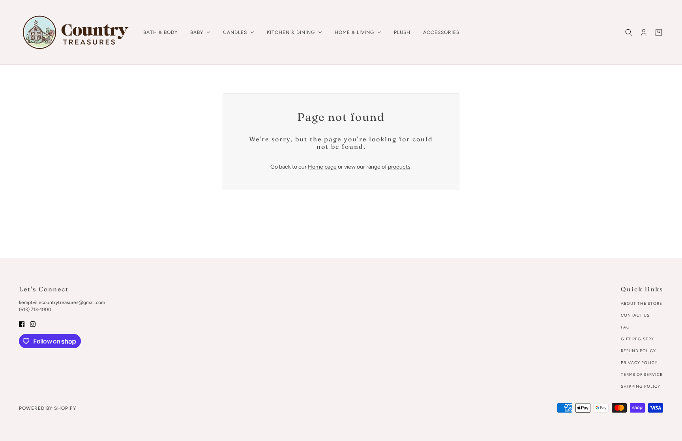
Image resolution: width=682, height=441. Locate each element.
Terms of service (642, 374)
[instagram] (33, 323)
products (399, 166)
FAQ (625, 327)
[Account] (643, 32)
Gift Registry (637, 339)
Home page (322, 166)
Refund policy (638, 350)
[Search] (628, 32)
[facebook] (22, 323)
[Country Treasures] (75, 32)
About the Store (641, 303)
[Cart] (658, 32)
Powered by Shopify (47, 408)
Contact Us (635, 315)
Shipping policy (640, 386)
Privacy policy (639, 362)
